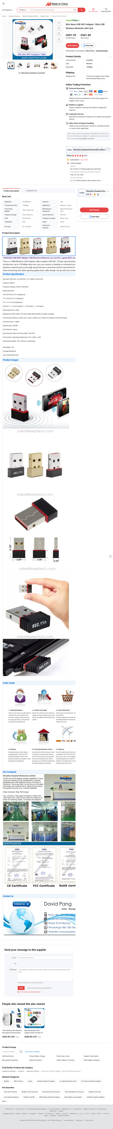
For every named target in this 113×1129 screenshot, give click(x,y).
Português (32, 1113)
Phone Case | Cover (63, 1056)
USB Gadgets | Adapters (92, 1060)
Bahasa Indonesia (63, 1115)
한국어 (87, 1113)
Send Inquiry (72, 45)
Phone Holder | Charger (37, 1056)
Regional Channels (89, 1109)
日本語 (93, 1113)
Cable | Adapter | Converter (65, 1060)
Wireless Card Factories (30, 1092)
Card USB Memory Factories (74, 1092)
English (17, 1113)
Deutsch (65, 1113)
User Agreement (69, 1120)
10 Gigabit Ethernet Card (67, 1081)
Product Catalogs (33, 1051)
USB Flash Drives (8, 1056)
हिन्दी (99, 1113)
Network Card (45, 16)
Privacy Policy (89, 1120)
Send (21, 988)
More (4, 1101)
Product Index (101, 1109)
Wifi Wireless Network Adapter (49, 1097)
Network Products (35, 1060)
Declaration (79, 1120)
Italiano (58, 1113)
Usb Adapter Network (11, 1097)
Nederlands (73, 1113)
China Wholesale (54, 1109)
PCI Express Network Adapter (91, 1081)
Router (30, 1081)
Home (4, 16)
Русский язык (49, 1113)
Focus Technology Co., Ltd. (42, 1120)
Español (24, 1113)
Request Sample (102, 51)
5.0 (87, 194)
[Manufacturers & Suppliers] (56, 4)
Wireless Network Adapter (59, 16)
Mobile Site (53, 1111)
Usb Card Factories (10, 1092)
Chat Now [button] (89, 45)
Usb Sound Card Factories (51, 1092)
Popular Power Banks (91, 1056)
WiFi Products (18, 1081)
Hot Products (9, 1109)
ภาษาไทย (105, 1113)
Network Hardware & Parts (30, 16)
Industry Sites (77, 1109)
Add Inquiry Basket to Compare (33, 73)
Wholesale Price (66, 1109)
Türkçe (46, 1115)
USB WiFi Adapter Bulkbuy (96, 1097)
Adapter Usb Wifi (29, 1097)
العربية (81, 1113)
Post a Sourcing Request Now (29, 992)
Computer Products (14, 16)
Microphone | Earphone (10, 1060)
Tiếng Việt (53, 1115)
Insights (61, 1111)
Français (40, 1113)
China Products (20, 1109)
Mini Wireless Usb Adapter (73, 1097)
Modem (6, 1081)
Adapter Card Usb (95, 1092)
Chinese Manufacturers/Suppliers (37, 1109)
